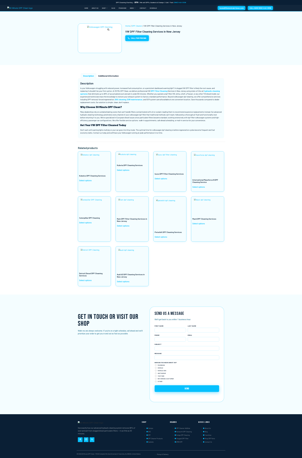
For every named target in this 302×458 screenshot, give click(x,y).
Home (86, 8)
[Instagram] (86, 439)
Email (190, 335)
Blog (113, 8)
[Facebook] (80, 439)
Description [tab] (88, 76)
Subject (158, 344)
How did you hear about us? (166, 362)
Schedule (153, 8)
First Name (159, 326)
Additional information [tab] (108, 76)
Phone (157, 335)
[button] (108, 30)
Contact (143, 8)
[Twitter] (92, 439)
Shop (104, 8)
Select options (85, 181)
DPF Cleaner (137, 26)
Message (158, 353)
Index (132, 8)
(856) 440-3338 (180, 2)
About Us (95, 8)
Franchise (122, 8)
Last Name (192, 326)
